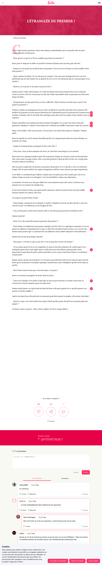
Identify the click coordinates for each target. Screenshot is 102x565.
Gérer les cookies (77, 561)
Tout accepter (93, 561)
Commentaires (37, 478)
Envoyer (85, 472)
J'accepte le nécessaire (58, 561)
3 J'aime (27, 526)
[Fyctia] (51, 3)
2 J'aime (23, 494)
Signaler (52, 421)
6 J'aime (23, 510)
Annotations (65, 478)
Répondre (32, 494)
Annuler (76, 472)
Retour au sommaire (20, 38)
